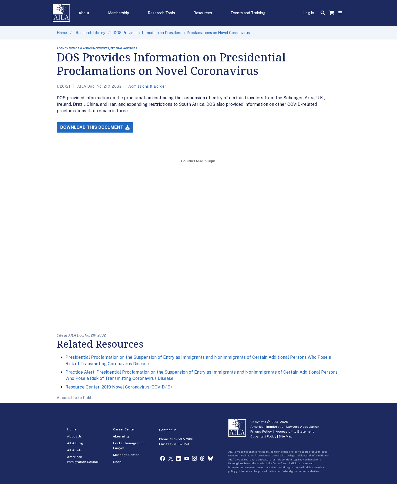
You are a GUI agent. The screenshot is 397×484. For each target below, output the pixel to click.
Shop (117, 462)
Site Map (285, 436)
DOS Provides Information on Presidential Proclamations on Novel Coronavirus (182, 33)
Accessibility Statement (295, 431)
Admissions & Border (147, 86)
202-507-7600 (181, 439)
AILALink (74, 450)
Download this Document (92, 127)
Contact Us (168, 430)
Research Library (90, 33)
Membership (118, 13)
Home (62, 33)
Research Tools (161, 13)
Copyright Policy (263, 436)
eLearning (121, 436)
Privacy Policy (261, 431)
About (84, 13)
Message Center (126, 455)
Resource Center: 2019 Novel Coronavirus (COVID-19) (118, 387)
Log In (308, 13)
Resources (202, 13)
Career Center (124, 429)
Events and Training (248, 13)
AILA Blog (75, 443)
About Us (74, 436)
